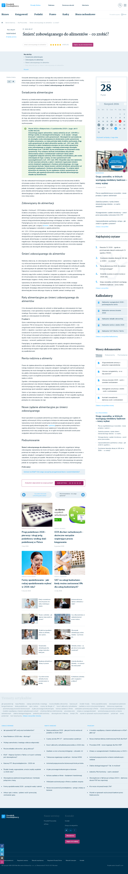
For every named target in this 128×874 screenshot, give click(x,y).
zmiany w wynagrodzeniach (86, 711)
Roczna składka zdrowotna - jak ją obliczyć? (19, 749)
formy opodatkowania (99, 704)
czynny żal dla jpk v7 (47, 706)
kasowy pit (73, 704)
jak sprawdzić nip (7, 704)
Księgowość (21, 14)
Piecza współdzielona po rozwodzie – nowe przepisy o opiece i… (112, 427)
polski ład (114, 713)
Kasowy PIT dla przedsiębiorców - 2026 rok (19, 763)
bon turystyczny (16, 716)
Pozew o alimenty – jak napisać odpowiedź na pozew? (45, 617)
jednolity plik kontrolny (41, 713)
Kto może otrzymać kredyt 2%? (100, 786)
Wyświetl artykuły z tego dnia (107, 137)
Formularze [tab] (122, 355)
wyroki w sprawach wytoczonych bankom (94, 713)
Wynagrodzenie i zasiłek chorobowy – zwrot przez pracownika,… (112, 438)
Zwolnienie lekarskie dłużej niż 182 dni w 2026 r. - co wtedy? (113, 259)
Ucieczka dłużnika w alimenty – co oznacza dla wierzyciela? (77, 663)
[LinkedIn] (2, 854)
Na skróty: (28, 54)
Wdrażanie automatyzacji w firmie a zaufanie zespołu (64, 782)
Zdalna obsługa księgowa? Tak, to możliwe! (104, 766)
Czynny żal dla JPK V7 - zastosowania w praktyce (63, 739)
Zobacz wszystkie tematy (32, 716)
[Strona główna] (2, 23)
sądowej (51, 425)
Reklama (51, 5)
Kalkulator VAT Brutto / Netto (113, 331)
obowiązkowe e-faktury (60, 713)
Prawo (52, 14)
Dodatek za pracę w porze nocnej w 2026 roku (112, 275)
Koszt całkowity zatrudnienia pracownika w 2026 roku (65, 745)
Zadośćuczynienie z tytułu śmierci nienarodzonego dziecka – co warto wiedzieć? (108, 204)
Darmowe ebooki (68, 5)
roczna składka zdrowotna (58, 704)
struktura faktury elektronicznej (51, 711)
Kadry (65, 14)
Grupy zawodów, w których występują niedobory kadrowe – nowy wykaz (111, 180)
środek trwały (84, 704)
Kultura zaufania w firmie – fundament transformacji (64, 775)
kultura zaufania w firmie (64, 709)
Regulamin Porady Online (54, 860)
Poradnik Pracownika (50, 821)
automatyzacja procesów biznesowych (16, 709)
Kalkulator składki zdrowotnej (112, 319)
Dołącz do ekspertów (71, 825)
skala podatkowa (21, 706)
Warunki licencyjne (71, 860)
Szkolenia (85, 5)
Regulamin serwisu (22, 860)
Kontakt (67, 821)
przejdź (117, 167)
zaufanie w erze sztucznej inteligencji (92, 706)
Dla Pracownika (102, 413)
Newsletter (70, 836)
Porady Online (35, 5)
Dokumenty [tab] (110, 355)
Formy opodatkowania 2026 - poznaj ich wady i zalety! (23, 786)
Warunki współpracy (38, 860)
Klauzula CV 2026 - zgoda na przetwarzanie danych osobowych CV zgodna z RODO (113, 250)
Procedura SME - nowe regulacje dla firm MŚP (105, 745)
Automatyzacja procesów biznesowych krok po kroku (65, 763)
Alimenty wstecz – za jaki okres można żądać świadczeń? (78, 648)
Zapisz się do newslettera (83, 45)
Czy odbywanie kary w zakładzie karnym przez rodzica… (78, 617)
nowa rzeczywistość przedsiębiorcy (112, 709)
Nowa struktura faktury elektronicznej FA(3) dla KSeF (108, 739)
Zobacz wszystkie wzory (105, 405)
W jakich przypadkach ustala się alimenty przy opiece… (45, 632)
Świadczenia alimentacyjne (34, 57)
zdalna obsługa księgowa (22, 713)
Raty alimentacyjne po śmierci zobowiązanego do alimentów (44, 65)
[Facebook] (2, 846)
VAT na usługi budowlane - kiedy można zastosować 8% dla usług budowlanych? (68, 583)
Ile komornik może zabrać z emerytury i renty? (77, 602)
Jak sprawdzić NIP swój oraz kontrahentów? (19, 730)
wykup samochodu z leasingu (37, 704)
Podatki (38, 14)
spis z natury (33, 706)
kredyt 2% (74, 713)
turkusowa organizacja (114, 706)
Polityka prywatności (7, 860)
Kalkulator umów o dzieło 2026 (113, 325)
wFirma (46, 824)
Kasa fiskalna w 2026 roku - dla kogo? (17, 736)
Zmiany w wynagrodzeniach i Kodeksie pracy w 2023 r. (108, 751)
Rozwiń (26, 69)
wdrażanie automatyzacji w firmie (86, 709)
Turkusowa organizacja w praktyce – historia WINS (64, 757)
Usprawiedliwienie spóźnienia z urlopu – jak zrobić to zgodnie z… (112, 444)
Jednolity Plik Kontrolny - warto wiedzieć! (103, 772)
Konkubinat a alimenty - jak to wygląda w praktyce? (78, 679)
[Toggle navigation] (125, 5)
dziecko (45, 225)
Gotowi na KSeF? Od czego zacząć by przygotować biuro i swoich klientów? (52, 472)
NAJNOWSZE (100, 173)
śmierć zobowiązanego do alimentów (35, 45)
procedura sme (69, 711)
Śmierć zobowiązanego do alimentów (37, 63)
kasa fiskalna (20, 704)
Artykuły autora (11, 37)
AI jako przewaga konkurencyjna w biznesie (61, 769)
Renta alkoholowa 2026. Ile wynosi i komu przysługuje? (113, 267)
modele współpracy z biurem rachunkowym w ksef (20, 711)
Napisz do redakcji (72, 841)
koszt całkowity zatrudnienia (67, 706)
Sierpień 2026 (111, 104)
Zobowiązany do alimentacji (34, 60)
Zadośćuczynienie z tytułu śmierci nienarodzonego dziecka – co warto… (110, 433)
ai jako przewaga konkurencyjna (43, 709)
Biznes (5, 14)
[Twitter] (2, 850)
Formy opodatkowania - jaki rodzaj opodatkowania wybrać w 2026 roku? (36, 583)
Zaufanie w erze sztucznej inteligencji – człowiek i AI (64, 751)
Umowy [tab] (99, 355)
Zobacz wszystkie (102, 227)
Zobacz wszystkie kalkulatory (107, 336)
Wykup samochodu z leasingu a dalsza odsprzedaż (21, 742)
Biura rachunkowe (85, 14)
